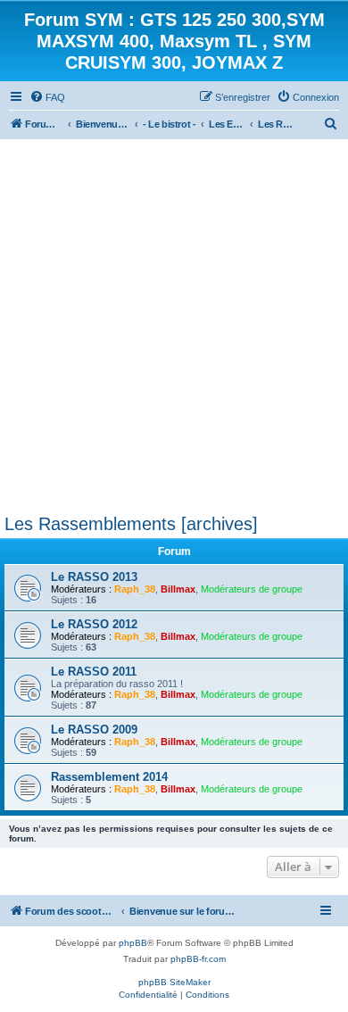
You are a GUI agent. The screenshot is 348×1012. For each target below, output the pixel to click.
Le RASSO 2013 (94, 577)
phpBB (133, 943)
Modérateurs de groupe (251, 589)
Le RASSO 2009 (94, 729)
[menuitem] (47, 97)
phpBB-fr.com (198, 959)
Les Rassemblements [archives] (131, 524)
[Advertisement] (174, 322)
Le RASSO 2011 (94, 671)
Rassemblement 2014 (109, 777)
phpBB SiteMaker (174, 982)
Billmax (178, 589)
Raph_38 (134, 589)
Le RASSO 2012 (94, 624)
